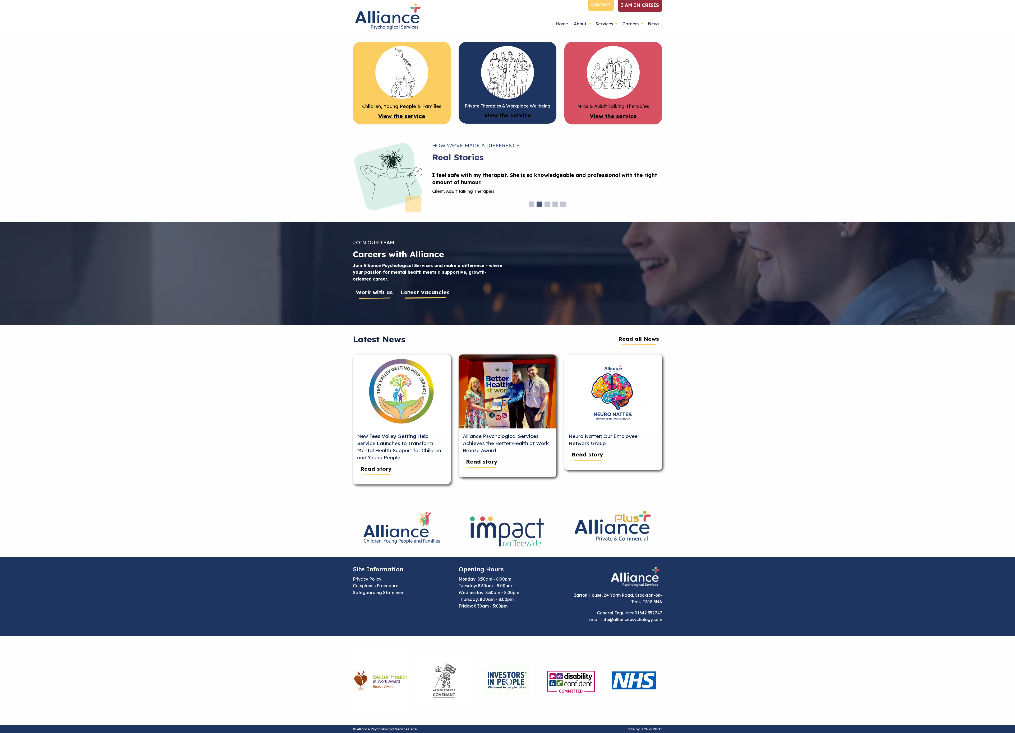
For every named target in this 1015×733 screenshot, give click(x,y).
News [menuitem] (653, 23)
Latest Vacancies (425, 292)
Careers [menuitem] (630, 23)
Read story (376, 468)
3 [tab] (547, 204)
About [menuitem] (580, 23)
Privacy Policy (367, 579)
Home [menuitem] (562, 23)
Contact (601, 4)
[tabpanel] (547, 185)
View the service (401, 116)
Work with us (374, 292)
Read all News (638, 338)
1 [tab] (531, 204)
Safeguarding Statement (379, 592)
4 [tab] (555, 204)
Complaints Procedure (375, 585)
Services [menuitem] (604, 23)
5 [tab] (563, 204)
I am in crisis (640, 5)
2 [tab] (539, 204)
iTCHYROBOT (651, 729)
